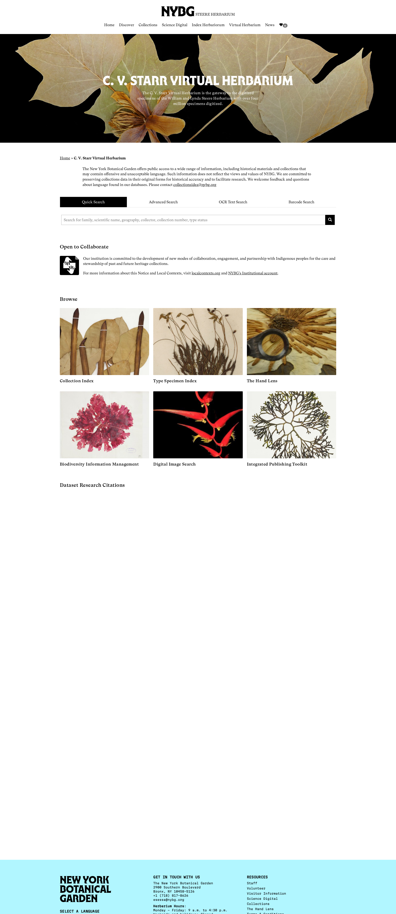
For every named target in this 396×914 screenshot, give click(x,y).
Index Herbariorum (208, 25)
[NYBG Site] (178, 9)
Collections (148, 25)
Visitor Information (266, 893)
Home (109, 25)
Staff (252, 883)
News (270, 25)
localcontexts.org (206, 273)
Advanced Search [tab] (163, 202)
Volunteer (256, 888)
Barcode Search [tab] (301, 202)
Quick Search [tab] (93, 202)
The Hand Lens (260, 909)
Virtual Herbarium (244, 25)
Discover (126, 25)
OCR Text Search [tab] (233, 202)
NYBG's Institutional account (252, 273)
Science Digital (174, 25)
